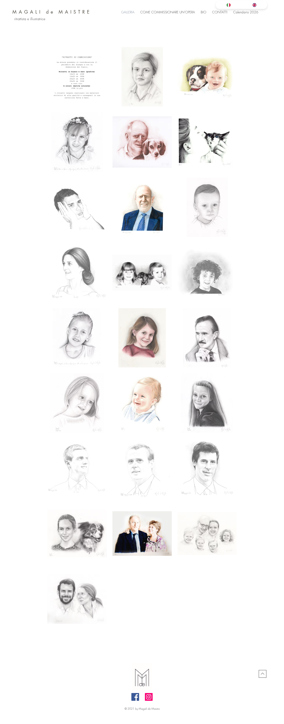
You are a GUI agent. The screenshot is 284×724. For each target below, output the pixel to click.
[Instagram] (149, 697)
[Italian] (228, 5)
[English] (254, 5)
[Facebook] (135, 697)
